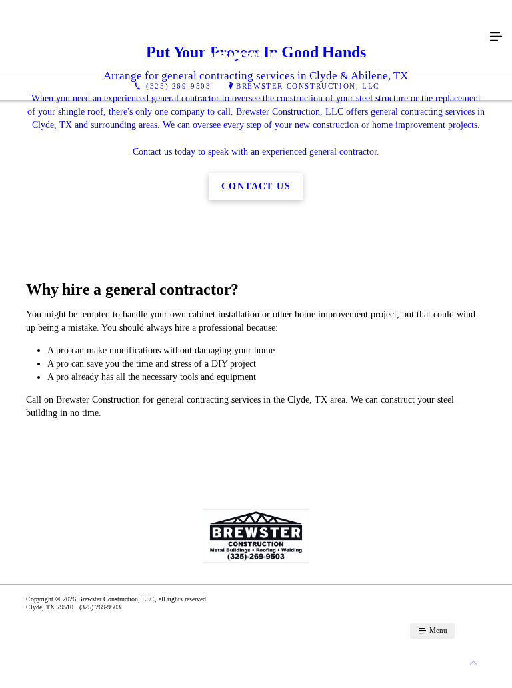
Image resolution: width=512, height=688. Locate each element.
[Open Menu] (496, 37)
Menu (437, 630)
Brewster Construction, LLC (307, 86)
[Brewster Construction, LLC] (242, 37)
